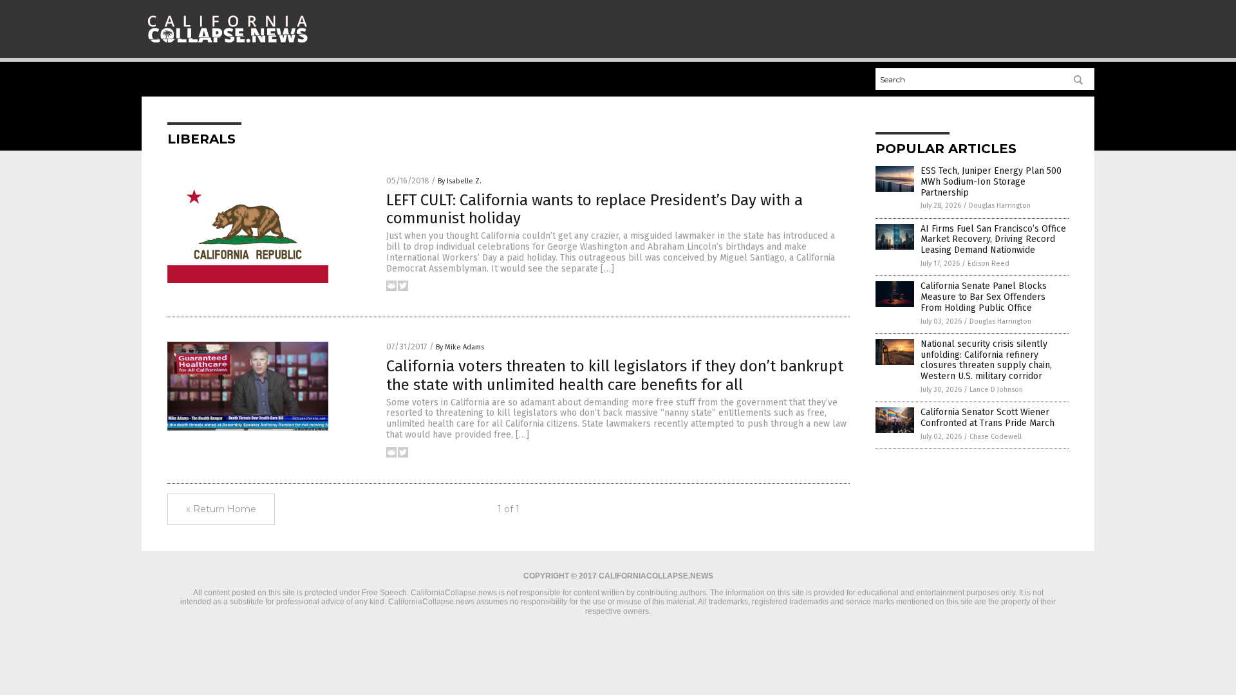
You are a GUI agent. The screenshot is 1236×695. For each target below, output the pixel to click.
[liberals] (228, 45)
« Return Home (221, 509)
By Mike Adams (460, 347)
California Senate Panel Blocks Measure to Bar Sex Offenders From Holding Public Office (984, 297)
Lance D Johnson (996, 389)
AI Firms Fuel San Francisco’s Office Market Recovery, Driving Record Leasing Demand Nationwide (993, 239)
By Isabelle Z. (460, 181)
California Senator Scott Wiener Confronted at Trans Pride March (987, 418)
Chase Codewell (995, 436)
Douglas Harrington (1000, 205)
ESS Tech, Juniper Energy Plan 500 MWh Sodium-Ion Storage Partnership (991, 181)
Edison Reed (988, 263)
